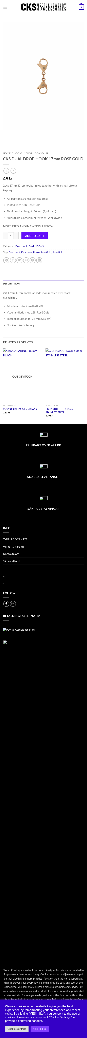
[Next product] (6, 170)
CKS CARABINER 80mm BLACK (20, 409)
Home (7, 153)
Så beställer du (12, 561)
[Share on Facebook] (13, 260)
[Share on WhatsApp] (6, 260)
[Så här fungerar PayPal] (19, 629)
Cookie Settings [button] (16, 1028)
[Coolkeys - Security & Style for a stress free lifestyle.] (43, 7)
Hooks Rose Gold (42, 252)
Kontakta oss (11, 553)
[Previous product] (13, 170)
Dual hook (26, 252)
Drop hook (14, 252)
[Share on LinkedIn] (39, 260)
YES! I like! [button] (40, 1028)
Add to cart (34, 236)
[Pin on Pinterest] (33, 260)
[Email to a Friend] (26, 260)
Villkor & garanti (13, 546)
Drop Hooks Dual (36, 153)
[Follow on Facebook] (6, 604)
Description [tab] (11, 283)
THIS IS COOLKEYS (15, 539)
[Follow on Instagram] (13, 604)
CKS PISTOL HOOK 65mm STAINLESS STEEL (59, 410)
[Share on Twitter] (19, 260)
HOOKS (18, 153)
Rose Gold (57, 252)
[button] (5, 7)
